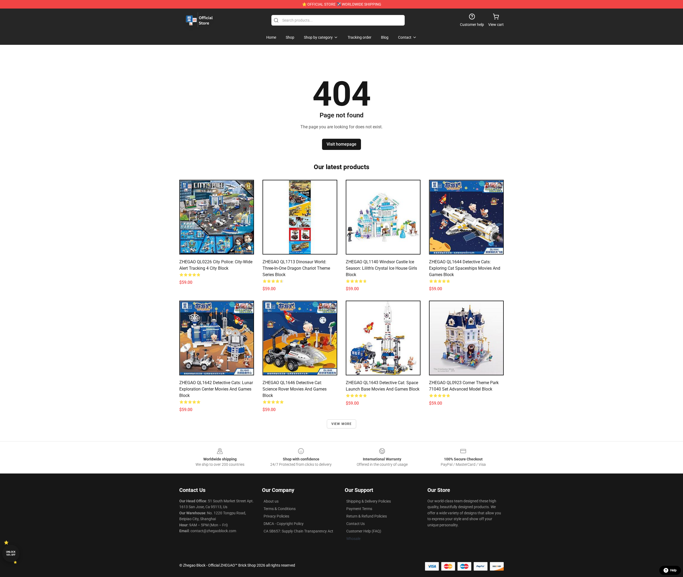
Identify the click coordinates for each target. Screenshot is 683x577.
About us (271, 501)
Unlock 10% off (10, 553)
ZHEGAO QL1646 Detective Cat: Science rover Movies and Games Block (295, 389)
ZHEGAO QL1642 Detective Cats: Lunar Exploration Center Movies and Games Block (216, 389)
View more (341, 424)
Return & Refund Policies (366, 516)
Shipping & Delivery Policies (368, 501)
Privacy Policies (276, 516)
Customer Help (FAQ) (363, 531)
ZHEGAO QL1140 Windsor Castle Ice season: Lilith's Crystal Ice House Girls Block (381, 268)
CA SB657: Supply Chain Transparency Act (298, 531)
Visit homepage (341, 144)
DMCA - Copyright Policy (284, 524)
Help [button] (673, 570)
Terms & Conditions (280, 509)
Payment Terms (359, 509)
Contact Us (355, 524)
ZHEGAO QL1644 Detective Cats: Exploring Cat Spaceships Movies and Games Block (464, 268)
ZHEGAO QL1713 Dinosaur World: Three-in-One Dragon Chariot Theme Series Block (296, 268)
